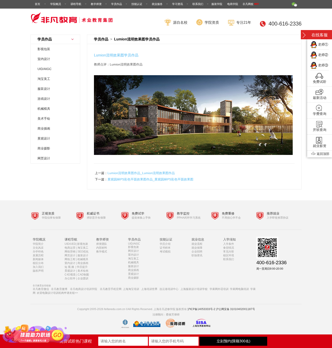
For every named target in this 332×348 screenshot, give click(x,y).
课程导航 (75, 4)
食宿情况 (228, 247)
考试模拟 (165, 251)
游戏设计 (43, 98)
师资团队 (101, 243)
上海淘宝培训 (131, 289)
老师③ (323, 65)
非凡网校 (248, 4)
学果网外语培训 (219, 289)
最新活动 (319, 98)
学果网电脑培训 (239, 289)
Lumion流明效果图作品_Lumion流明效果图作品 (141, 173)
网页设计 (43, 158)
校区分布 (38, 263)
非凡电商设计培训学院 (83, 289)
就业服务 (157, 4)
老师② (323, 55)
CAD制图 (84, 274)
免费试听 (319, 82)
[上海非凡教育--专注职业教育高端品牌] (72, 26)
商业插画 (43, 128)
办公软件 (70, 278)
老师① (323, 44)
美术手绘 (43, 118)
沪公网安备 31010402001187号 (235, 309)
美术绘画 (82, 270)
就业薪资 (319, 146)
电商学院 (232, 4)
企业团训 (82, 278)
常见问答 (228, 251)
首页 (37, 4)
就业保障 (197, 247)
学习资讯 (177, 4)
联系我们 (197, 4)
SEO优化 (83, 251)
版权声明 (38, 270)
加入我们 (38, 267)
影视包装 (43, 49)
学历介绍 (165, 243)
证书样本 (165, 247)
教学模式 (101, 251)
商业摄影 (43, 148)
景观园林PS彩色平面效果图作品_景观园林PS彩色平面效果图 (150, 179)
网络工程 (70, 259)
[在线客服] (304, 35)
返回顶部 (323, 154)
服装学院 (216, 4)
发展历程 (38, 255)
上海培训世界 (149, 289)
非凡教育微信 (41, 289)
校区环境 (228, 255)
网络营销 (70, 251)
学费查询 (319, 114)
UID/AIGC (44, 69)
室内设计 (43, 59)
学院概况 (55, 4)
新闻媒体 (38, 259)
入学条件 (228, 243)
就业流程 (197, 243)
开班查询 (319, 130)
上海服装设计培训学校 (194, 289)
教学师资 (96, 4)
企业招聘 (197, 251)
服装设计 (43, 89)
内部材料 (101, 247)
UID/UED (70, 243)
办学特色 (38, 251)
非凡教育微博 (59, 289)
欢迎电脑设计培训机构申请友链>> (57, 292)
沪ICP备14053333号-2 (201, 309)
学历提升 (82, 267)
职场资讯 (197, 255)
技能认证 (136, 4)
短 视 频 (70, 267)
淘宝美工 (43, 79)
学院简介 (38, 243)
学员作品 (116, 4)
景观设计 (43, 138)
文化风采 (38, 247)
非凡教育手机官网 (111, 289)
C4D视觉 (70, 274)
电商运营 (70, 247)
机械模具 (43, 108)
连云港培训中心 (168, 289)
